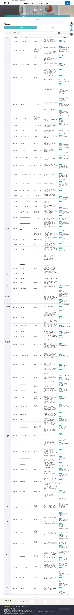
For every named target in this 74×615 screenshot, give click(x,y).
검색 (59, 33)
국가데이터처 (21, 27)
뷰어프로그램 (24, 606)
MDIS (9, 3)
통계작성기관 (53, 27)
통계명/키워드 (16, 32)
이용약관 (19, 606)
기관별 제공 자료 (25, 16)
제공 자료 (9, 16)
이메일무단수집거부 (14, 606)
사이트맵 (29, 606)
